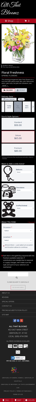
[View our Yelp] (21, 321)
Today (21, 99)
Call (6, 400)
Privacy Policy (9, 391)
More (4, 85)
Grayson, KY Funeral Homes (12, 378)
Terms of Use (18, 394)
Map (18, 400)
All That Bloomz (10, 9)
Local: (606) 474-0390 (18, 336)
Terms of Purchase (24, 391)
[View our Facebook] (14, 321)
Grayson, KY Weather (9, 384)
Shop (10, 20)
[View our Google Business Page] (18, 321)
